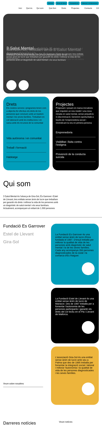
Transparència (72, 3)
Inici (17, 8)
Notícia (14, 61)
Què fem (50, 8)
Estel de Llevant (18, 234)
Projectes (73, 8)
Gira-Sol (11, 242)
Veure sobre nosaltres (14, 384)
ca (97, 8)
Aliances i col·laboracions (89, 3)
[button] (24, 85)
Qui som (37, 8)
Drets (61, 8)
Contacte (87, 8)
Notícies (48, 3)
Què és (26, 8)
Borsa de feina (59, 3)
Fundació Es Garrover (23, 226)
